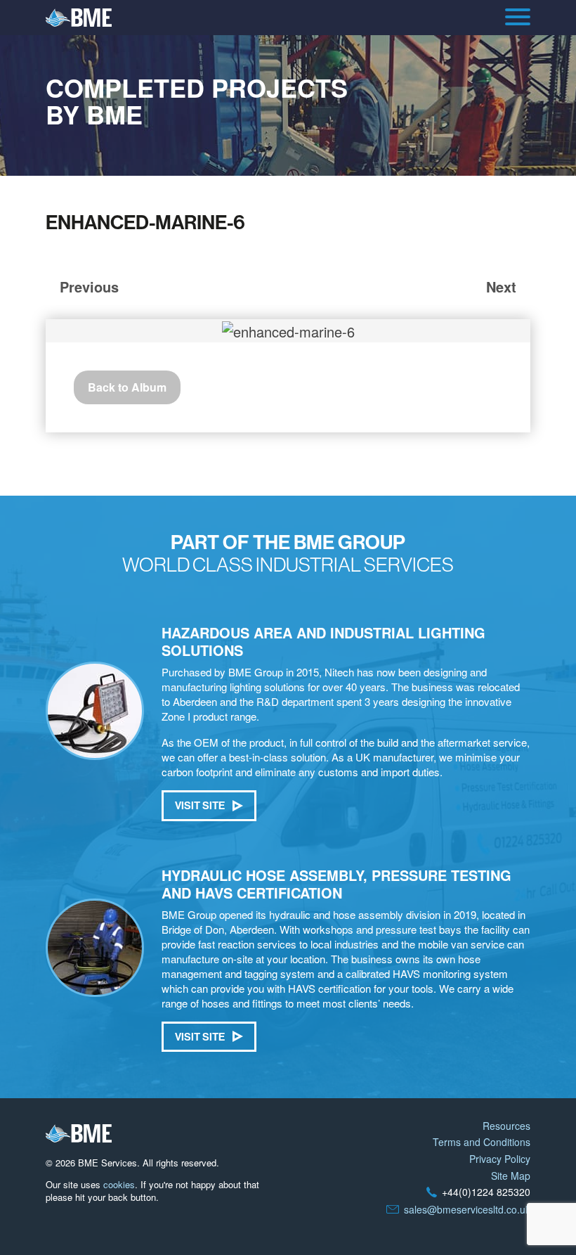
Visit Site (200, 805)
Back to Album (127, 387)
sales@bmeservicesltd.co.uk (467, 1209)
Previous (89, 286)
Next (501, 286)
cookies (119, 1184)
